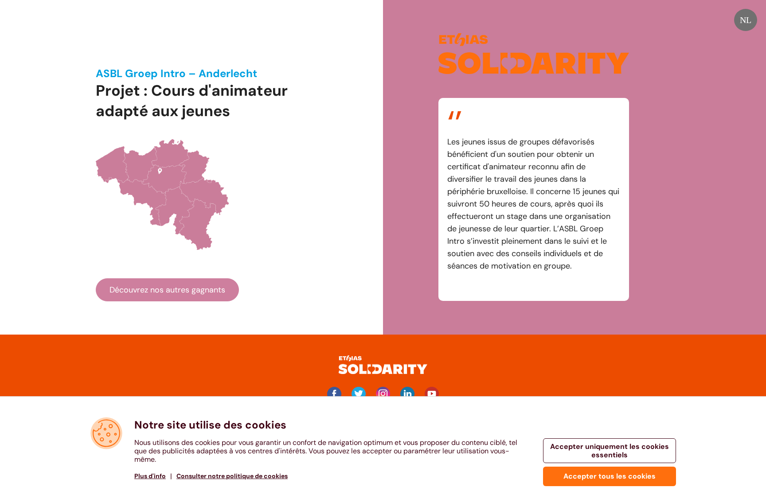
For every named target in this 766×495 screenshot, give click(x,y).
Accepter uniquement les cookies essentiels (609, 451)
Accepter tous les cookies (609, 476)
